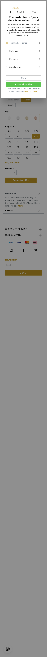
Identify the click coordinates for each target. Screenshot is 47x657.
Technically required (18, 43)
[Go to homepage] (23, 9)
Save (23, 78)
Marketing (13, 59)
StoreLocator (15, 67)
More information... (31, 91)
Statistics (13, 51)
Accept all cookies (23, 84)
